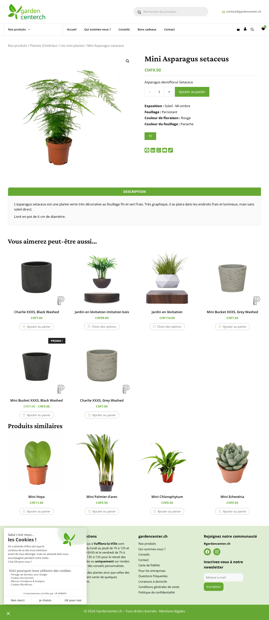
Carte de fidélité (149, 565)
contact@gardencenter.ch (243, 11)
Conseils (124, 29)
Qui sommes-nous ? (97, 29)
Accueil (71, 29)
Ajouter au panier (192, 91)
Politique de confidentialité (156, 592)
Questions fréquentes (153, 576)
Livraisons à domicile (152, 581)
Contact (169, 29)
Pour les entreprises (151, 571)
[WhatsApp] (158, 150)
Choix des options (104, 326)
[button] (127, 61)
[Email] (164, 150)
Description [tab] (134, 191)
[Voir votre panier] (238, 29)
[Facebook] (147, 150)
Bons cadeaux (147, 29)
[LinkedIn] (152, 150)
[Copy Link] (170, 150)
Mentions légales (172, 611)
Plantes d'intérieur (44, 45)
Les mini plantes (72, 45)
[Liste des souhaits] (263, 29)
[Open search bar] (253, 29)
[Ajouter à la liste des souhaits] (150, 136)
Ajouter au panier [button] (38, 326)
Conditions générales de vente (158, 587)
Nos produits (17, 29)
